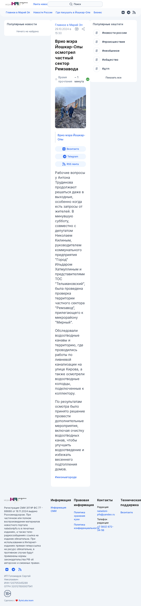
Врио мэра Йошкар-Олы (71, 137)
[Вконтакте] (123, 12)
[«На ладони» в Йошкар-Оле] (17, 5)
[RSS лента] (134, 12)
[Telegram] (128, 12)
